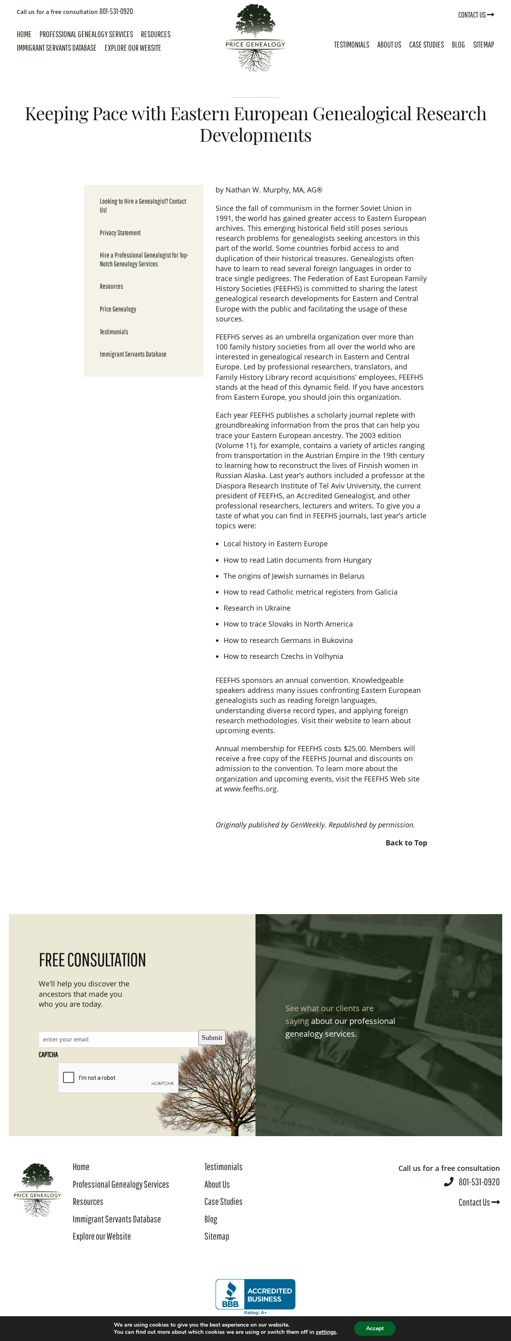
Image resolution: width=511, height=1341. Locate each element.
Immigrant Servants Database (57, 47)
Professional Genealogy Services (86, 34)
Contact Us (472, 14)
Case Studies (426, 44)
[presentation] (118, 1078)
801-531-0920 (75, 11)
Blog (458, 44)
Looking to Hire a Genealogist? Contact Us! (143, 205)
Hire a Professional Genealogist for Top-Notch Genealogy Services (144, 259)
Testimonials (351, 44)
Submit (212, 1037)
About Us (389, 44)
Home (24, 34)
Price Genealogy (118, 309)
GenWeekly (307, 824)
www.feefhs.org (250, 788)
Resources (155, 34)
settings (326, 1332)
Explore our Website (133, 47)
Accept (375, 1328)
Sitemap (483, 44)
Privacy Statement (120, 232)
